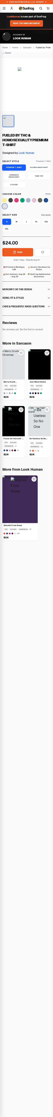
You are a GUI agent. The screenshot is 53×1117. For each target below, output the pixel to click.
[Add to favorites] (43, 252)
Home (5, 47)
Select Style (10, 161)
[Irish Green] (22, 200)
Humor (15, 47)
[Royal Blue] (46, 200)
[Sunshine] (4, 200)
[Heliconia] (16, 200)
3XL (7, 229)
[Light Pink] (34, 200)
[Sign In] (11, 8)
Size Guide (46, 215)
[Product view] (8, 121)
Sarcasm (27, 47)
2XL (46, 222)
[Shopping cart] (48, 8)
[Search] (41, 8)
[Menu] (4, 8)
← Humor (6, 53)
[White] (4, 206)
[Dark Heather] (10, 200)
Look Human (26, 153)
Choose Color (11, 194)
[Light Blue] (28, 200)
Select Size (9, 215)
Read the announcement (26, 23)
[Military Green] (40, 200)
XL (36, 222)
